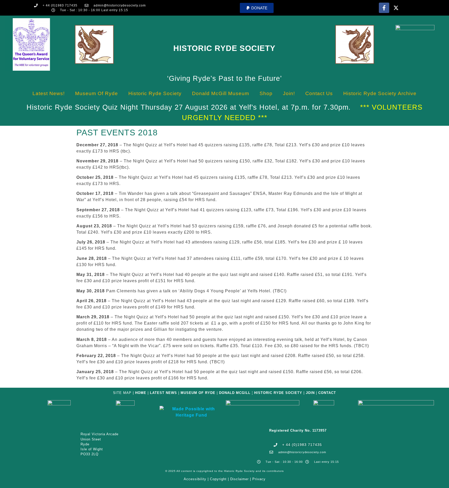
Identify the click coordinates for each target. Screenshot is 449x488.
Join (310, 393)
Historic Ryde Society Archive (380, 93)
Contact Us (319, 93)
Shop (266, 93)
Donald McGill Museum (220, 93)
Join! (289, 93)
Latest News (163, 393)
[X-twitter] (396, 8)
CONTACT (327, 393)
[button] (257, 8)
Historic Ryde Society (224, 48)
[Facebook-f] (384, 8)
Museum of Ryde (96, 93)
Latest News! (48, 93)
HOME (140, 393)
